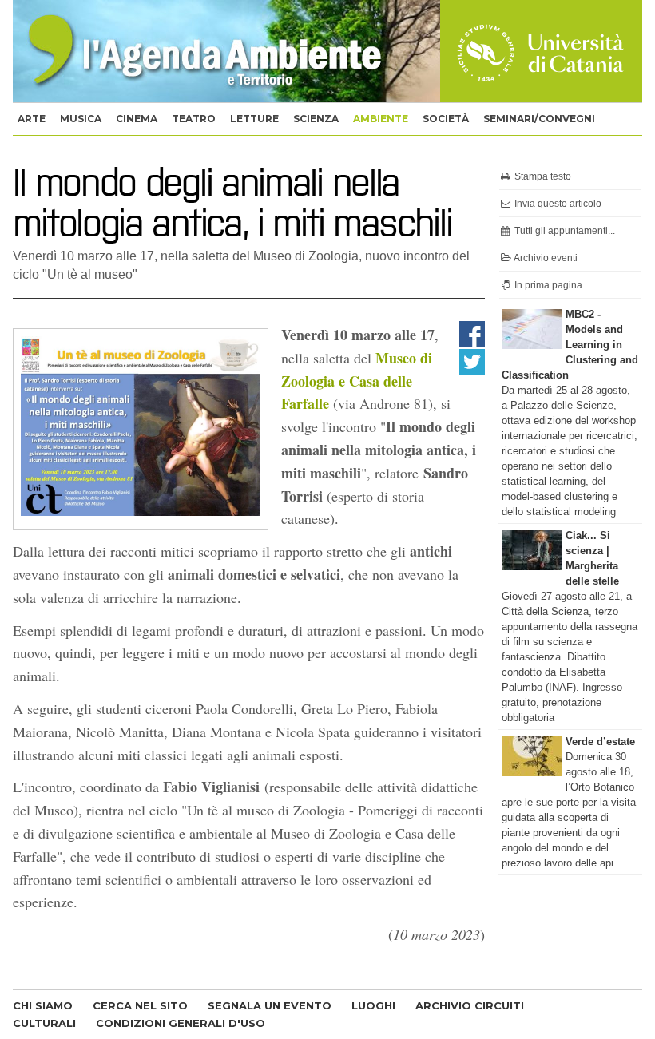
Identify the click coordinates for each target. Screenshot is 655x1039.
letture (254, 119)
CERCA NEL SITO (140, 1005)
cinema (136, 119)
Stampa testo (541, 176)
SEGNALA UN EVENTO (269, 1005)
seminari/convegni (539, 119)
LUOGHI (373, 1005)
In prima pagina (547, 285)
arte (32, 119)
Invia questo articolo (556, 203)
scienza (316, 119)
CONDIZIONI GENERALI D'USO (180, 1023)
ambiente (380, 119)
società (446, 119)
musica (80, 119)
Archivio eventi (545, 258)
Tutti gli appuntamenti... (563, 230)
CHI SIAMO (43, 1005)
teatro (194, 119)
